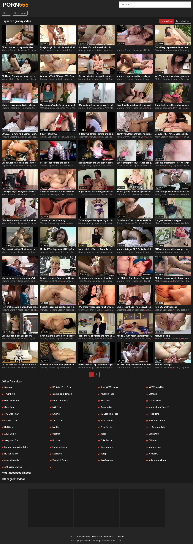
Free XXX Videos (60, 400)
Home (6, 13)
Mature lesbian (100, 194)
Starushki (105, 400)
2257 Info (119, 536)
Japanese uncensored (57, 50)
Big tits (73, 137)
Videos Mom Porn (157, 460)
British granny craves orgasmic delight (135, 191)
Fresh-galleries (59, 447)
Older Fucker (107, 440)
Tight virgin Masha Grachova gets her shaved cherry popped (135, 134)
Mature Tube (155, 447)
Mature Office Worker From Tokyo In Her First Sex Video (96, 249)
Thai (148, 338)
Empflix (56, 414)
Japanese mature (113, 338)
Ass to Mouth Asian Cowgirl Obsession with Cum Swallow (135, 336)
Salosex (8, 387)
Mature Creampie (163, 364)
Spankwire (154, 434)
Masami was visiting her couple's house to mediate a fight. (20, 278)
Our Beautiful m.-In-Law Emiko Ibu (95, 47)
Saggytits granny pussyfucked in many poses (58, 307)
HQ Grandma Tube (109, 414)
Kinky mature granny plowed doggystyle (58, 336)
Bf (35, 367)
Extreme (107, 165)
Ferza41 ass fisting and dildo (54, 163)
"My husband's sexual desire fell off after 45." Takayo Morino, (96, 105)
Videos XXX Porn (157, 420)
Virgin (143, 137)
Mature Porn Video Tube (16, 447)
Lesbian (128, 165)
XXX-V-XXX (57, 420)
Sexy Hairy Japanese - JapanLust (171, 47)
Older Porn (9, 407)
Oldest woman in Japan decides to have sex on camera (20, 47)
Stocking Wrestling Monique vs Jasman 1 (20, 249)
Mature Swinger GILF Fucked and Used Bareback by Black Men (135, 249)
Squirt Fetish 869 (48, 134)
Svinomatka (106, 407)
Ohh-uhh (153, 440)
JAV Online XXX (11, 414)
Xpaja (103, 434)
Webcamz (153, 454)
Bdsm (189, 194)
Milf (145, 50)
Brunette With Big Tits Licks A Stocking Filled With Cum (135, 307)
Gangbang (184, 50)
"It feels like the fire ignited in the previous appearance (20, 364)
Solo (105, 281)
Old (29, 50)
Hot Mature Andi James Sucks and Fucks (135, 278)
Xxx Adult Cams (60, 460)
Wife (183, 79)
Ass (60, 165)
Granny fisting (69, 165)
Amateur (70, 223)
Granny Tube (155, 400)
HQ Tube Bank (11, 454)
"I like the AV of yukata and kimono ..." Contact (96, 336)
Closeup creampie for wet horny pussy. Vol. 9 (173, 163)
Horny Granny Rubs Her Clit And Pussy (135, 364)
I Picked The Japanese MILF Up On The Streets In (58, 249)
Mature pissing (162, 336)
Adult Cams (10, 434)
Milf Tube (57, 407)
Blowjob (146, 281)
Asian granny (114, 252)
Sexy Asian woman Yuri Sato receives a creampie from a (58, 191)
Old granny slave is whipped (168, 220)
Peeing (188, 338)
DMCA (72, 536)
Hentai (181, 108)
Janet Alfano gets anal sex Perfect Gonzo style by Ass (20, 163)
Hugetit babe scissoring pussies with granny (96, 191)
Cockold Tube (10, 420)
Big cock (109, 367)
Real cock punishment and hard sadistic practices (173, 191)
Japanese (22, 50)
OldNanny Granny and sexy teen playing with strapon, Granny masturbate (20, 76)
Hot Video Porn (11, 400)
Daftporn (153, 394)
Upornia (56, 434)
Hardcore (44, 194)
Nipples (37, 310)
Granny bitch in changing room (17, 336)
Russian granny (73, 338)
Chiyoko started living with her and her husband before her (96, 76)
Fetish (61, 137)
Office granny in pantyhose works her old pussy (20, 191)
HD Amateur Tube (157, 427)
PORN (10, 5)
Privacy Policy (83, 536)
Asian (35, 50)
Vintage (32, 252)
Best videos (20, 13)
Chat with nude (11, 460)
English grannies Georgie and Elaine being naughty (58, 278)
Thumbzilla (9, 394)
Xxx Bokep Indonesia (62, 394)
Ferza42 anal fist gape (166, 307)
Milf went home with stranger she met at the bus (173, 249)
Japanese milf (70, 79)
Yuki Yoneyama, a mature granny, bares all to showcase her (173, 76)
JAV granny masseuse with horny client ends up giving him (96, 307)
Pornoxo (56, 440)
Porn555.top (94, 540)
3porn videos (107, 420)
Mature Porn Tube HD (159, 407)
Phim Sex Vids (107, 427)
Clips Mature (107, 447)
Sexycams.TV (11, 440)
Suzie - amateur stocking (52, 220)
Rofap (103, 454)
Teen (42, 50)
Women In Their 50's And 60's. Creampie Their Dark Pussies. (58, 76)
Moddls (56, 427)
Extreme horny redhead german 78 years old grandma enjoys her (58, 364)
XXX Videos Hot (156, 387)
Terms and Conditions (102, 536)
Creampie (129, 79)
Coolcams (57, 454)
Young (5, 79)
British (128, 194)
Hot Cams (9, 427)
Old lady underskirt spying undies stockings (96, 134)
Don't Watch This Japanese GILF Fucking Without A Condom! (135, 220)
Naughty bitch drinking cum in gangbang (96, 163)
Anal (149, 108)
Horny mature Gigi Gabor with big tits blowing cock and (96, 364)
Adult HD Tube (107, 394)
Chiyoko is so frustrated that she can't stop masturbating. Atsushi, (20, 220)
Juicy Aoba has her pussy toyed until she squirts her (96, 278)
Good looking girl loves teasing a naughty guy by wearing (173, 105)
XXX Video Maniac (13, 467)
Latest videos (183, 21)
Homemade (25, 108)
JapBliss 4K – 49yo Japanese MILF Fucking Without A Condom (173, 134)
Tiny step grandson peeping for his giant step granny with (96, 220)
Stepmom (83, 137)
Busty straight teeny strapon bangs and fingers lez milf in (135, 163)
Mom (157, 137)
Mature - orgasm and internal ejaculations (135, 76)
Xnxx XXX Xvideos (109, 387)
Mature (5, 50)
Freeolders (154, 414)
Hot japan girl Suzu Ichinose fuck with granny (58, 47)
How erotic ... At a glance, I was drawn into (20, 307)
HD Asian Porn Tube (61, 387)
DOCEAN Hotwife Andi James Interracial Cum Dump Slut (20, 134)
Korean (182, 137)
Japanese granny (111, 50)
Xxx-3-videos (107, 460)
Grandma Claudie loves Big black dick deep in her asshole (135, 105)
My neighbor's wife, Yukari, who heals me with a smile (58, 105)
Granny (13, 50)
